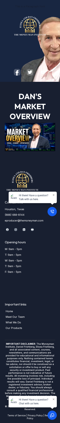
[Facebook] (7, 229)
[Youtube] (32, 229)
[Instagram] (16, 229)
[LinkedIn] (24, 229)
